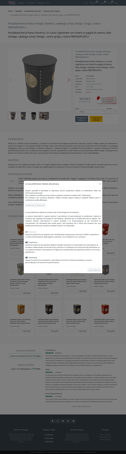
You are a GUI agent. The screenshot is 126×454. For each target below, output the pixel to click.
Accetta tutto (30, 205)
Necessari (33, 232)
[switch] (26, 242)
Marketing (33, 257)
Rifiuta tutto (40, 205)
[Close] (99, 183)
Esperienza (33, 242)
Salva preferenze (94, 270)
